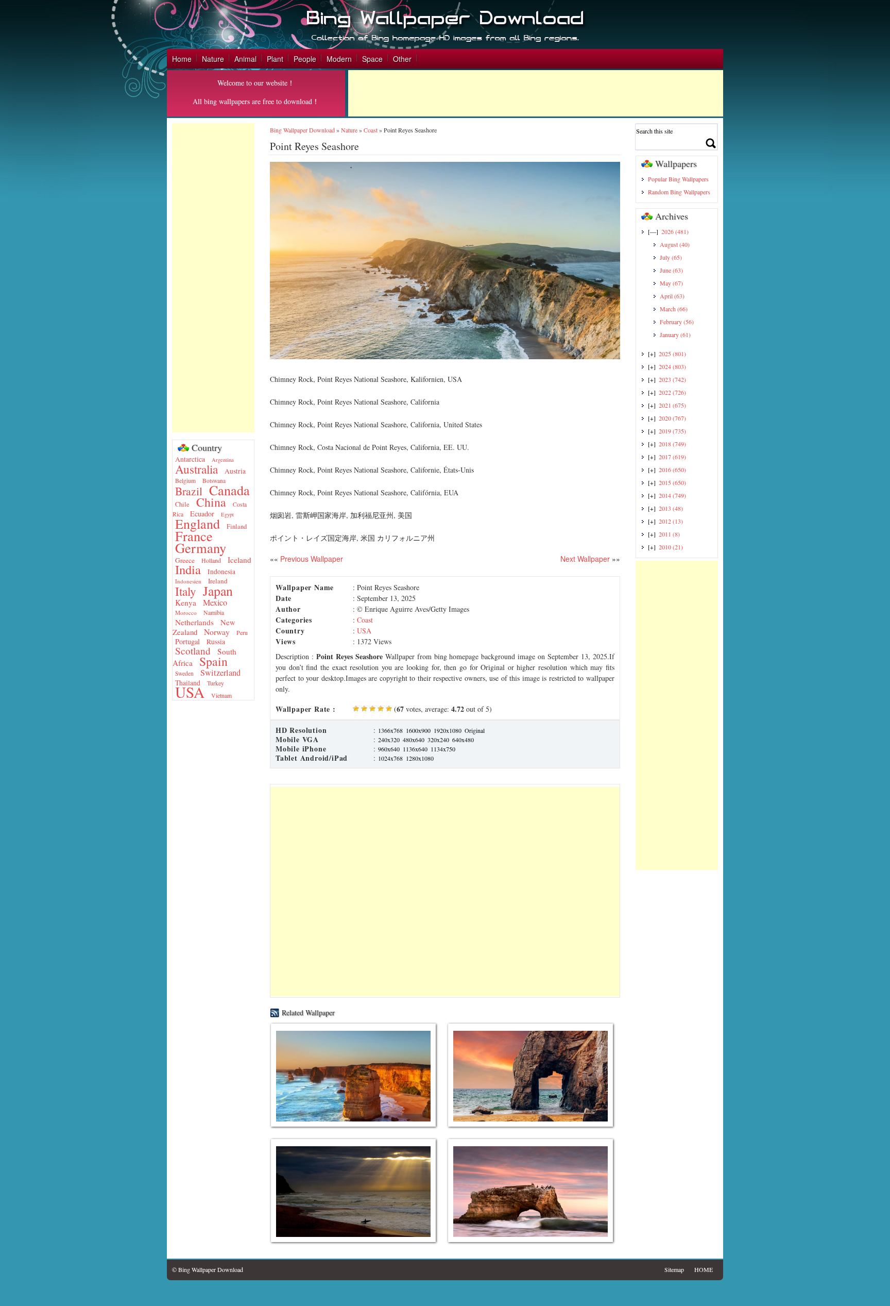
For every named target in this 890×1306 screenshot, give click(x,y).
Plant (275, 59)
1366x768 (390, 730)
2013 (671, 508)
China (211, 502)
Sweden (184, 673)
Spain (213, 661)
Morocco (186, 612)
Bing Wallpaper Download (302, 130)
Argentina (223, 459)
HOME (703, 1269)
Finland (237, 526)
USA (189, 692)
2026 (675, 231)
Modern (339, 59)
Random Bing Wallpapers (679, 192)
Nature (213, 59)
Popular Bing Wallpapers (678, 179)
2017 (672, 457)
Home (182, 59)
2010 (671, 547)
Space (372, 59)
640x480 (463, 739)
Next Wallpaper (585, 559)
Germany (200, 548)
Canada (229, 490)
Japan (218, 590)
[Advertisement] (535, 93)
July (671, 257)
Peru (242, 632)
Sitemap (674, 1269)
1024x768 (390, 758)
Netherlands (194, 622)
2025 (672, 353)
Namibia (213, 612)
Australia (196, 469)
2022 (672, 392)
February (677, 321)
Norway (217, 631)
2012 (671, 521)
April (672, 296)
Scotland (193, 650)
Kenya (185, 602)
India (188, 569)
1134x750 (443, 749)
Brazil (188, 490)
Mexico (215, 602)
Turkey (215, 683)
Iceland (239, 560)
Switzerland (220, 672)
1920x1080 (447, 730)
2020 (672, 418)
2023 (672, 379)
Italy (185, 591)
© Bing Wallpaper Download (207, 1269)
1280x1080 (420, 758)
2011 (669, 534)
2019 (672, 431)
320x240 (438, 739)
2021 (672, 405)
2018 (672, 444)
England (197, 523)
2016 (672, 469)
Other (402, 59)
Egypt (227, 514)
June (671, 270)
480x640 (413, 739)
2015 (672, 482)
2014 (672, 495)
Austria (235, 471)
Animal (245, 59)
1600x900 (418, 730)
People (305, 59)
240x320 (389, 739)
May (671, 283)
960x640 (389, 749)
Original (475, 730)
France (194, 536)
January (675, 334)
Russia (216, 641)
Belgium (185, 480)
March (674, 309)
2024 (672, 366)
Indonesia (221, 571)
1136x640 (415, 749)
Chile (182, 504)
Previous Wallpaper (310, 559)
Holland (211, 560)
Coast (371, 130)
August (675, 244)
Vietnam (221, 695)
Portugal (187, 641)
